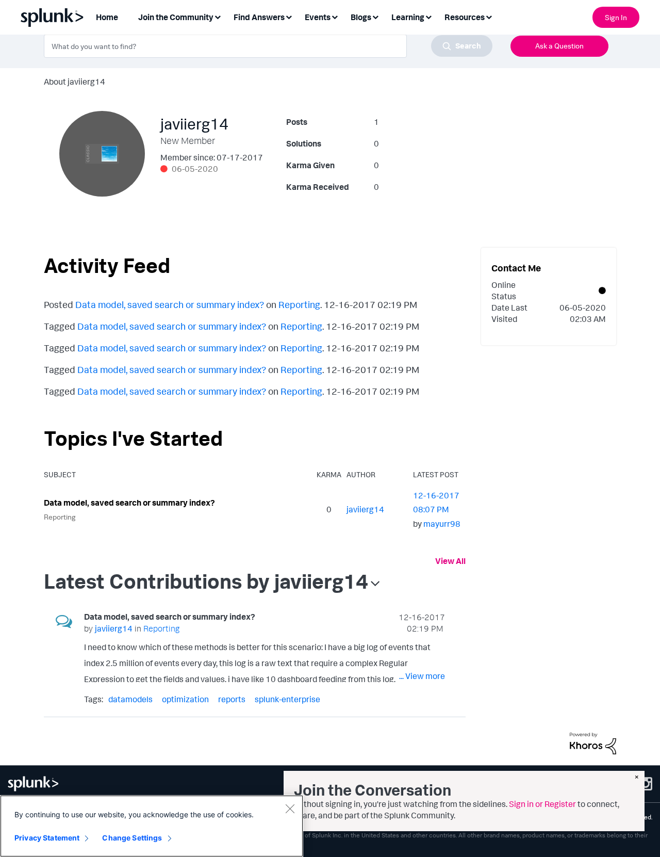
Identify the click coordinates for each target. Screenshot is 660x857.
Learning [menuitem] (407, 17)
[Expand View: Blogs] (375, 16)
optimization (185, 699)
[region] (151, 826)
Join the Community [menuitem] (175, 17)
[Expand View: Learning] (428, 16)
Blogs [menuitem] (361, 17)
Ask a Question (559, 45)
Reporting (299, 304)
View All (450, 561)
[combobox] (268, 46)
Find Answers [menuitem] (259, 17)
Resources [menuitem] (464, 17)
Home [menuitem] (107, 17)
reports (231, 699)
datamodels (130, 699)
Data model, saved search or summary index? (169, 304)
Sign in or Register (542, 804)
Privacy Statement (46, 837)
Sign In (616, 17)
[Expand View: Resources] (489, 16)
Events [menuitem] (318, 17)
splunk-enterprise (287, 699)
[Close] (290, 808)
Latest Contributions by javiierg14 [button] (206, 581)
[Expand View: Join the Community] (217, 16)
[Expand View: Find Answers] (289, 16)
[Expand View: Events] (334, 16)
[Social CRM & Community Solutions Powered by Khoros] (593, 742)
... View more (422, 676)
